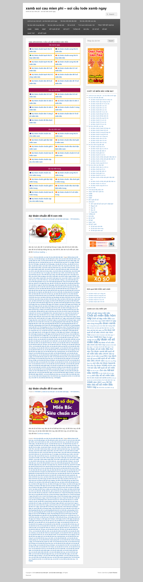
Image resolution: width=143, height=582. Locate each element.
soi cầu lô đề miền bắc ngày (44, 372)
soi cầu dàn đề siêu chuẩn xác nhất (42, 357)
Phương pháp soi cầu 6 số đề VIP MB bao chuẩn (52, 327)
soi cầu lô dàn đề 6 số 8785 (38, 367)
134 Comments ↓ (75, 391)
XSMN (37, 29)
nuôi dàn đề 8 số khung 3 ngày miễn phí (53, 503)
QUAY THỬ (31, 33)
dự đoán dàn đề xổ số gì (71, 290)
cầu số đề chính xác (42, 280)
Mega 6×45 (94, 206)
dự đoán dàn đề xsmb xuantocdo (65, 295)
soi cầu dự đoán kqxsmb (104, 362)
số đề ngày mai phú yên (37, 334)
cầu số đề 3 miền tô (67, 278)
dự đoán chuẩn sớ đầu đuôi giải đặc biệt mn (103, 181)
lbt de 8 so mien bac (42, 492)
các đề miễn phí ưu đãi (51, 259)
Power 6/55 (94, 212)
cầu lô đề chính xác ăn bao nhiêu (43, 271)
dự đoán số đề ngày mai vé (68, 308)
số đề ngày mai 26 (36, 332)
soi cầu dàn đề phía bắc (60, 353)
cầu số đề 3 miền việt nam (37, 461)
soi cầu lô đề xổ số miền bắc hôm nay (41, 557)
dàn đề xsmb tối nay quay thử (66, 287)
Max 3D (93, 208)
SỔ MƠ (104, 29)
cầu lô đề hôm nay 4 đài (71, 273)
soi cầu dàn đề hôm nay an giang (66, 350)
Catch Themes (113, 572)
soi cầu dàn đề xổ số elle (61, 362)
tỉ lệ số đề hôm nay (55, 376)
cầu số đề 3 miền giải (52, 276)
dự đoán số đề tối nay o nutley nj (42, 489)
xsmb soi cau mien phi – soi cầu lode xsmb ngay (66, 8)
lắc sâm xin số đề (62, 311)
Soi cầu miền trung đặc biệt (36, 25)
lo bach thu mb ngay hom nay (54, 498)
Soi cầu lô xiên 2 (95, 370)
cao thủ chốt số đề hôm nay (48, 260)
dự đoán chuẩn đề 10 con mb (99, 112)
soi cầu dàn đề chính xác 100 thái (57, 344)
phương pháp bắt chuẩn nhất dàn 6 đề (63, 322)
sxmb (109, 377)
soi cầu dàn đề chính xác (65, 341)
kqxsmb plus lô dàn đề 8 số (69, 491)
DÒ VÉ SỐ (95, 29)
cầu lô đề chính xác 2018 (35, 452)
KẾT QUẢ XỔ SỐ (54, 29)
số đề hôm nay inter (47, 330)
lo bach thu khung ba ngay (49, 496)
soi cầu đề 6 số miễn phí (57, 365)
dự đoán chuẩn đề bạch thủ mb (99, 114)
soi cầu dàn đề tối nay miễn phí (62, 358)
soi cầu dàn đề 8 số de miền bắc (52, 524)
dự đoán (92, 328)
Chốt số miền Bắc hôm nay (101, 316)
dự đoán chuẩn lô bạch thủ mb (99, 130)
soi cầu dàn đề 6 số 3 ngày (68, 336)
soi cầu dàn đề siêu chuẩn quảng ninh (49, 355)
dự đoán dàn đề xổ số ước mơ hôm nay (42, 294)
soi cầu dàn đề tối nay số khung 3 (46, 360)
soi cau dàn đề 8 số (39, 522)
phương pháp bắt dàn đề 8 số (37, 510)
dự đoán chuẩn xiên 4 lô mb (98, 142)
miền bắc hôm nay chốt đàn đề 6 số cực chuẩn (41, 315)
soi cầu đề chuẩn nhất (56, 550)
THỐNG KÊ (76, 29)
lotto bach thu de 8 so (53, 499)
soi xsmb (102, 377)
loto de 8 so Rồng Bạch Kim (39, 499)
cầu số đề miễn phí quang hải (54, 281)
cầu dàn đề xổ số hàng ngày (47, 264)
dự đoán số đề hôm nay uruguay (41, 301)
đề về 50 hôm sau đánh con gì (105, 387)
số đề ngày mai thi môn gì (51, 334)
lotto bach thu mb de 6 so (72, 313)
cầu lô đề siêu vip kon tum (62, 274)
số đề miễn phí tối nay (61, 517)
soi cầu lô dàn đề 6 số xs (59, 369)
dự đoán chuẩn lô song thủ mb (99, 134)
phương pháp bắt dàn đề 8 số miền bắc (56, 510)
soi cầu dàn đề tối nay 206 (60, 357)
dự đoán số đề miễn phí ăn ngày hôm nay (42, 302)
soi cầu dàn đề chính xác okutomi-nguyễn (47, 348)
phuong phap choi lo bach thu (42, 325)
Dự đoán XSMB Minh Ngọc (97, 337)
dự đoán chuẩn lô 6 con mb (98, 122)
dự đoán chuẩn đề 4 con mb (99, 106)
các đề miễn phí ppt (39, 259)
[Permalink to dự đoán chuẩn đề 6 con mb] (48, 244)
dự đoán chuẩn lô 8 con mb (98, 124)
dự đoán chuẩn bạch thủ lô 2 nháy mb (101, 99)
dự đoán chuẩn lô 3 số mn (98, 175)
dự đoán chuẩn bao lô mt (98, 146)
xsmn (104, 382)
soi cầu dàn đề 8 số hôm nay (69, 524)
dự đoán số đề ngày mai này (66, 306)
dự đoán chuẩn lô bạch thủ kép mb (100, 128)
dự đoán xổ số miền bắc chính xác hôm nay (100, 343)
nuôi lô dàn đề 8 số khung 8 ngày (43, 508)
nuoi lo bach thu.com (55, 505)
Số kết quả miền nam (97, 230)
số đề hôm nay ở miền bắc (60, 330)
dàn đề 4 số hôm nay (55, 283)
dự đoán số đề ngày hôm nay (39, 484)
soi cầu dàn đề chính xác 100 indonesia (68, 343)
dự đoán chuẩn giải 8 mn (98, 173)
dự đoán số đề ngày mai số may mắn (50, 308)
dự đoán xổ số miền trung (100, 354)
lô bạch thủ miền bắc (73, 311)
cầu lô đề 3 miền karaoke (68, 267)
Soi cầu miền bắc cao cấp (88, 21)
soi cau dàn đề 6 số (54, 336)
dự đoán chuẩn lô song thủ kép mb (100, 132)
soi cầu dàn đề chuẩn (50, 350)
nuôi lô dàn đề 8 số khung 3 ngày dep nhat (51, 506)
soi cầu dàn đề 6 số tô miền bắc (49, 341)
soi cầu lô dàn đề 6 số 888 (53, 367)
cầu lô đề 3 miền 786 (69, 266)
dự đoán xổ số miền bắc (101, 340)
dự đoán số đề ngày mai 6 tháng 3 (49, 304)
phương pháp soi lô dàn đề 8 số (40, 515)
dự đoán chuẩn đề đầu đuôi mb (99, 116)
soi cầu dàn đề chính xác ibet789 (59, 346)
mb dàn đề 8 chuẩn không (45, 501)
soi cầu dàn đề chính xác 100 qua (38, 344)
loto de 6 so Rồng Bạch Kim (44, 313)
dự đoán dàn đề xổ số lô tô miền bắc (53, 292)
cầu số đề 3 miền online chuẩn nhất (43, 459)
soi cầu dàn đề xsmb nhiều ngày (41, 365)
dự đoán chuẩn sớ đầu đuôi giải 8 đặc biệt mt (103, 157)
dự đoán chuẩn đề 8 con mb (45, 388)
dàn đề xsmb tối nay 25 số (38, 466)
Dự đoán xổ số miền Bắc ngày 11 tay (103, 347)
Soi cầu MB (105, 370)
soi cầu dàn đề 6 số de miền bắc (49, 337)
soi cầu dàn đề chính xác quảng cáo (69, 348)
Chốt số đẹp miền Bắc (101, 318)
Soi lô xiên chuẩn (93, 378)
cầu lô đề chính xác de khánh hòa (62, 271)
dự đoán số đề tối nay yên (69, 309)
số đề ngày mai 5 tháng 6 (63, 332)
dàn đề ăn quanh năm (61, 285)
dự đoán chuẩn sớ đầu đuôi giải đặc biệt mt (103, 159)
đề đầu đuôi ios (41, 311)
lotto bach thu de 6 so (58, 313)
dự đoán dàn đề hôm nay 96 (47, 288)
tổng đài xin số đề (66, 376)
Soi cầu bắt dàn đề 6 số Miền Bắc (40, 336)
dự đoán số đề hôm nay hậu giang (50, 297)
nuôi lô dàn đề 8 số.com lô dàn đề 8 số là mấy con (65, 508)
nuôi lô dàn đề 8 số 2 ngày (68, 505)
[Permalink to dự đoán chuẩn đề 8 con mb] (54, 426)
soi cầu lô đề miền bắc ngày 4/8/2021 (53, 555)
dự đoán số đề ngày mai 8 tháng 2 (69, 304)
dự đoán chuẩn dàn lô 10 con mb (100, 104)
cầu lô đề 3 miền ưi (50, 269)
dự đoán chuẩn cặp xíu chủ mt (99, 149)
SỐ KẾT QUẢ (42, 33)
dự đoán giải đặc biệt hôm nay (103, 328)
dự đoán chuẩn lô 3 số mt (98, 155)
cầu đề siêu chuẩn (37, 266)
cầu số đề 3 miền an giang (38, 276)
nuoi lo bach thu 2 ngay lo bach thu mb (52, 316)
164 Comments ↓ (75, 219)
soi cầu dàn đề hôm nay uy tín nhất (43, 353)
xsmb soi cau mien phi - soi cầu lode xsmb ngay (55, 219)
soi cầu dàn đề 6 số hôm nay (66, 337)
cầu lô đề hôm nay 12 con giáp (41, 273)
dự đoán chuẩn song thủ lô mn (99, 185)
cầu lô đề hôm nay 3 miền (57, 273)
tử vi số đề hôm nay (47, 559)
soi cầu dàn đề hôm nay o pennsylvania (54, 351)
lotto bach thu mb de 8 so (67, 499)
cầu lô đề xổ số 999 (34, 458)
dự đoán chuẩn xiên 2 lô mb (98, 138)
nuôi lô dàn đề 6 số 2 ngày (44, 318)
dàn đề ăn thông (71, 285)
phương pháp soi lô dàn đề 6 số (54, 329)
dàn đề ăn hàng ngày (48, 285)
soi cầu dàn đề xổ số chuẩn (46, 362)
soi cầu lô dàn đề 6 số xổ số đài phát (42, 369)
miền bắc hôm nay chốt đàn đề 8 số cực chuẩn (65, 501)
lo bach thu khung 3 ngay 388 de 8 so (59, 494)
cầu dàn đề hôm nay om (46, 262)
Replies (57, 378)
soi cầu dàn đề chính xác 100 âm (48, 343)
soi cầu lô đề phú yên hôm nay (52, 374)
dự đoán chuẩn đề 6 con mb (45, 215)
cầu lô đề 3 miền (46, 266)
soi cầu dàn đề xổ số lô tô (39, 364)
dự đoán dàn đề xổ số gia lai (38, 471)
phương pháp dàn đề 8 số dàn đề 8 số (44, 512)
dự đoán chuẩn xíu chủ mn (98, 183)
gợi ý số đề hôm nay (51, 311)
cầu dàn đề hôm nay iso (41, 444)
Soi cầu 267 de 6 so (64, 334)
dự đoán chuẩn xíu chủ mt (98, 161)
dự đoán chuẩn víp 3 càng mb (99, 136)
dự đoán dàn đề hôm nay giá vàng (40, 470)
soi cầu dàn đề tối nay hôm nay (44, 358)
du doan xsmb (107, 323)
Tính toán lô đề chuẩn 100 (86, 25)
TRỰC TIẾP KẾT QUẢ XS (106, 25)
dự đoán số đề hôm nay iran (67, 297)
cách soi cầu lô (62, 440)
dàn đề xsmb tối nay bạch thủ (49, 287)
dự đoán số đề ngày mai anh (42, 485)
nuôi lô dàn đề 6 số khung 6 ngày (67, 320)
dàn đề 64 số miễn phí (68, 283)
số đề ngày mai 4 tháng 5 (49, 332)
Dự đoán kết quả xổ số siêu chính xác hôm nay (101, 332)
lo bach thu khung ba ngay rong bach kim (68, 496)
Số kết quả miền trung (97, 228)
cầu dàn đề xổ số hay (61, 264)
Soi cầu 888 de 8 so (60, 520)
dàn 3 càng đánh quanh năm (94, 326)
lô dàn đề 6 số (32, 313)
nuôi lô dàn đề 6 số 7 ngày (59, 318)
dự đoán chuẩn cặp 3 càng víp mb (100, 102)
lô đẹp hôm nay (108, 361)
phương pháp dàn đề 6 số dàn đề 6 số (61, 325)
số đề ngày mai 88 (61, 519)
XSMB (29, 29)
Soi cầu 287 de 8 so (48, 520)
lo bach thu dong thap (68, 492)
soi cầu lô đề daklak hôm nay (40, 371)
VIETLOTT (66, 29)
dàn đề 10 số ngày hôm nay (41, 283)
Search (111, 41)
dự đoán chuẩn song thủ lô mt (99, 163)
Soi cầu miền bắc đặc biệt (68, 21)
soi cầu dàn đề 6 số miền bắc (46, 339)
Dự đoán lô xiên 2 (95, 335)
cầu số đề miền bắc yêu (71, 280)
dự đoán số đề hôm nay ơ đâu (52, 299)
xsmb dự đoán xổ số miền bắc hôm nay (104, 380)
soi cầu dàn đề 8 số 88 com (68, 522)
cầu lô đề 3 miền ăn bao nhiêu (42, 449)
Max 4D (93, 210)
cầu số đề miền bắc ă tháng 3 (57, 280)
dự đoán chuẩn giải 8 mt (97, 153)
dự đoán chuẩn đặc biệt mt (98, 151)
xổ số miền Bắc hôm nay (100, 386)
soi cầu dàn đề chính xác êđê (41, 346)
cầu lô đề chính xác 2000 (62, 269)
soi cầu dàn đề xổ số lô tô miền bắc (56, 364)
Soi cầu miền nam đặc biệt (56, 25)
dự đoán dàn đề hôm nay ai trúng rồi (65, 288)
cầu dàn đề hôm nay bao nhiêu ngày (66, 260)
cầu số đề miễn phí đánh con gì (37, 281)
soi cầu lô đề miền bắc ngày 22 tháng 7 (63, 372)
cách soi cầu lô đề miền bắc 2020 (67, 259)
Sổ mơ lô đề (71, 25)
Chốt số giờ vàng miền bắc (98, 313)
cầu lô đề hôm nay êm (35, 274)
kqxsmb (95, 358)
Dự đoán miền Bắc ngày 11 (107, 335)
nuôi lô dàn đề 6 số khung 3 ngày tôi (48, 320)
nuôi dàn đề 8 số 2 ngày (35, 503)
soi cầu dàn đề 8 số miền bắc (48, 526)
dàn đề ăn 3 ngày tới (36, 285)
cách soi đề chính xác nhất (41, 442)
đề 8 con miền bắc (36, 491)
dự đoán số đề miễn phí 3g (57, 301)
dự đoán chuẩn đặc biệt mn (98, 171)
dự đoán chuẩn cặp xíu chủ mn (99, 167)
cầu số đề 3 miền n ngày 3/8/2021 (67, 276)
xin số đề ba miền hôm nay (46, 378)
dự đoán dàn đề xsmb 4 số (61, 294)
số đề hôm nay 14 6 (36, 330)
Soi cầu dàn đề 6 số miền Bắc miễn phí (64, 339)
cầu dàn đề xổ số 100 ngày (41, 445)
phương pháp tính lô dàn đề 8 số (58, 515)
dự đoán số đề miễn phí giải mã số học (64, 302)
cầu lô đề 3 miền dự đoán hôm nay (51, 267)
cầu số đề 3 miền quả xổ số (53, 278)
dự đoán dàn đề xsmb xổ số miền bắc (44, 295)
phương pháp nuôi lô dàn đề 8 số (64, 512)
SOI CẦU (86, 29)
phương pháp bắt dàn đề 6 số (53, 323)
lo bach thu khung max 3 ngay (37, 498)
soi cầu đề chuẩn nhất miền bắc (40, 552)
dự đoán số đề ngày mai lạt (50, 306)
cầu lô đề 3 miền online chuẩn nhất (43, 451)
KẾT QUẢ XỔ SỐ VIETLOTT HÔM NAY (102, 204)
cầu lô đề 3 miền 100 (57, 266)
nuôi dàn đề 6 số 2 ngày (61, 315)
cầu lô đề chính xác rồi (35, 454)
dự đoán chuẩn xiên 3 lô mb (98, 140)
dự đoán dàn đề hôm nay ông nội (55, 290)
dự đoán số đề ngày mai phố (39, 487)
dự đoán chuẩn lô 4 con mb (98, 120)
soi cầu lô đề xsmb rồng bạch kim (40, 376)
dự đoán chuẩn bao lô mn (98, 169)
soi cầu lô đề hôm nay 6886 (56, 371)
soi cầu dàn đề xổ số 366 (62, 360)
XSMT (44, 29)
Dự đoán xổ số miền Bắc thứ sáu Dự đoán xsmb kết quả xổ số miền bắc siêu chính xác (100, 351)
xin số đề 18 (34, 378)
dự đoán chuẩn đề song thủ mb (99, 118)
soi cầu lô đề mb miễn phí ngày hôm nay (43, 554)
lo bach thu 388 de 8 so (55, 492)
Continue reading (40, 252)
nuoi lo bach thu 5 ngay (69, 316)
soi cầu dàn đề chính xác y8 (36, 350)
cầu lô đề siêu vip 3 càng (48, 274)
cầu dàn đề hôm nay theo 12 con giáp (64, 262)
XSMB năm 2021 (94, 382)
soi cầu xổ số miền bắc (103, 375)
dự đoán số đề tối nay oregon (53, 309)
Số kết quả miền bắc (96, 226)
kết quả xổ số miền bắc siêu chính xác (101, 359)
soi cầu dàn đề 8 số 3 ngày (53, 522)
